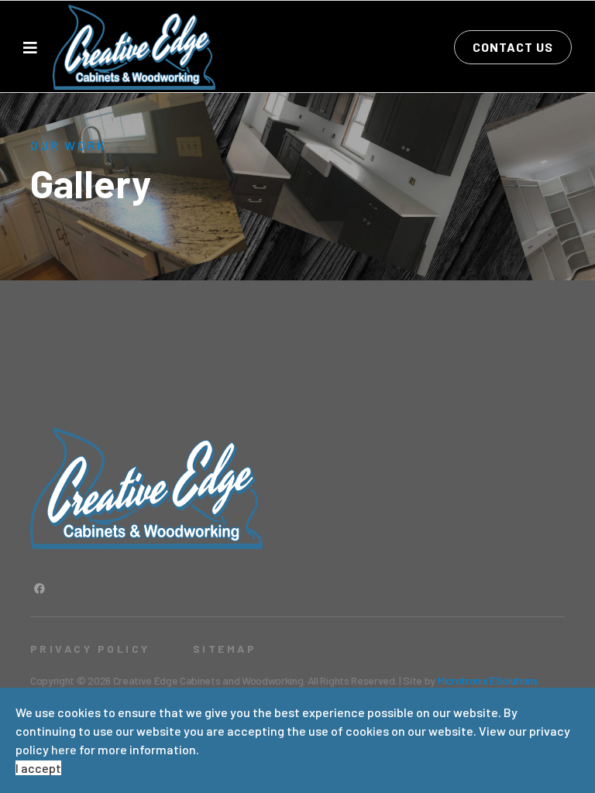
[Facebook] (39, 588)
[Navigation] (30, 47)
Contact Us (513, 46)
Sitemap (224, 648)
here (64, 749)
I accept (38, 767)
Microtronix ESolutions (488, 680)
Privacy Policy (90, 648)
